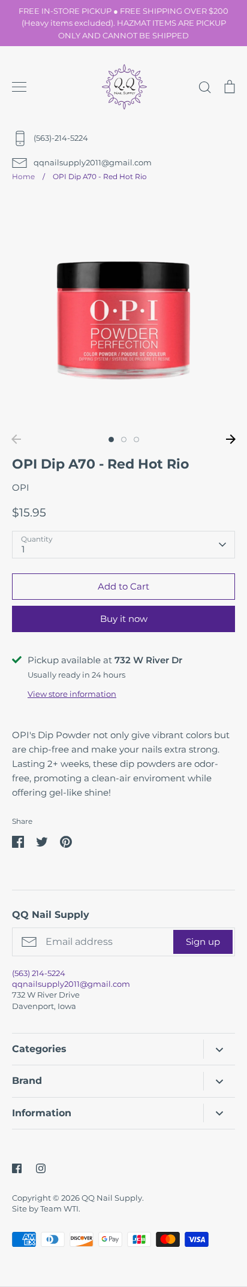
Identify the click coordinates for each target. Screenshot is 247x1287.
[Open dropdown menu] (219, 1049)
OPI (20, 487)
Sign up (203, 941)
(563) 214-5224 (38, 973)
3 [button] (136, 439)
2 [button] (123, 439)
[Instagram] (41, 1168)
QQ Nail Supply (112, 1198)
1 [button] (111, 439)
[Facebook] (17, 1168)
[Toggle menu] (19, 86)
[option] (123, 311)
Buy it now (123, 618)
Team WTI (59, 1208)
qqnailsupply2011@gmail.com (71, 984)
